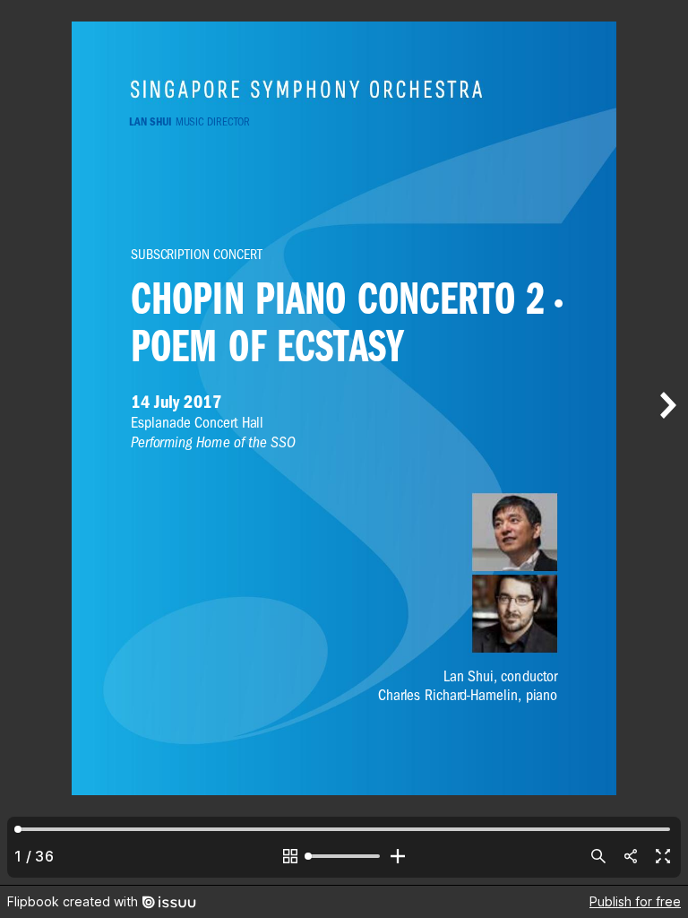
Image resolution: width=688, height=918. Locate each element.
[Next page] (666, 442)
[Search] (598, 856)
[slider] (344, 856)
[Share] (630, 856)
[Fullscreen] (663, 856)
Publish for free (635, 901)
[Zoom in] (397, 856)
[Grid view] (290, 856)
